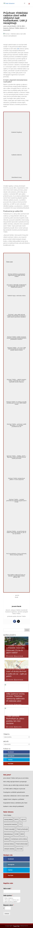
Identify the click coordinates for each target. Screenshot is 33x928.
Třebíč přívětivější (22, 829)
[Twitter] (18, 621)
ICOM (16, 834)
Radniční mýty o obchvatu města (16, 295)
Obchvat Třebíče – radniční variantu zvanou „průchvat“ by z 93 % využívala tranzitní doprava (16, 381)
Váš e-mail (7, 888)
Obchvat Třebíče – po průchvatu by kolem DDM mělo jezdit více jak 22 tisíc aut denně (16, 532)
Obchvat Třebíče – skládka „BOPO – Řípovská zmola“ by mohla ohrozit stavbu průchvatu (16, 457)
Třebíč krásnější (9, 829)
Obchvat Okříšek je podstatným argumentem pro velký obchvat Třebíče (16, 275)
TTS (20, 824)
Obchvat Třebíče (14, 28)
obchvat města (9, 844)
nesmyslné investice (10, 824)
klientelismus (8, 834)
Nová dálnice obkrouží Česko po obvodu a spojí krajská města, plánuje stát (16, 576)
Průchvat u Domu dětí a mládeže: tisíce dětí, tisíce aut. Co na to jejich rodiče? (15, 649)
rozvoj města (8, 819)
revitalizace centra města (19, 839)
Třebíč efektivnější (22, 844)
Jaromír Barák (11, 26)
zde (18, 48)
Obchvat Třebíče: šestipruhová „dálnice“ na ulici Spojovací (16, 478)
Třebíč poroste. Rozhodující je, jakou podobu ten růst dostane (15, 720)
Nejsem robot (8, 905)
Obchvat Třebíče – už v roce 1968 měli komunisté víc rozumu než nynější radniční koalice (16, 349)
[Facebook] (14, 621)
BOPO (16, 819)
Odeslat (7, 913)
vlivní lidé (19, 849)
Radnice (22, 28)
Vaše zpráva (8, 895)
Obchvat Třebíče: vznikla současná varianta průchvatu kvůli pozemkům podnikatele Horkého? (16, 338)
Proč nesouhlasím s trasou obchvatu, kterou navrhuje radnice (16, 554)
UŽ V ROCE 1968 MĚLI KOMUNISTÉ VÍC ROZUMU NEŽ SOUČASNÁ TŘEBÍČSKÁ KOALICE (16, 286)
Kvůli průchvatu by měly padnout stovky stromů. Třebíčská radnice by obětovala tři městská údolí (15, 696)
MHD (22, 834)
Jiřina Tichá (18, 726)
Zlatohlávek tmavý (17, 177)
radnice (6, 839)
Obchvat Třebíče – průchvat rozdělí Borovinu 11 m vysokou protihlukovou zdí (16, 425)
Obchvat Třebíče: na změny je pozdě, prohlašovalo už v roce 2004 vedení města (16, 403)
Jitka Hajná (18, 704)
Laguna (23, 819)
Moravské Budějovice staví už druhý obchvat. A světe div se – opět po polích (16, 672)
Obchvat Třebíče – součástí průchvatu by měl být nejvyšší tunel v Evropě (16, 501)
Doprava (5, 28)
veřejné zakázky (9, 849)
